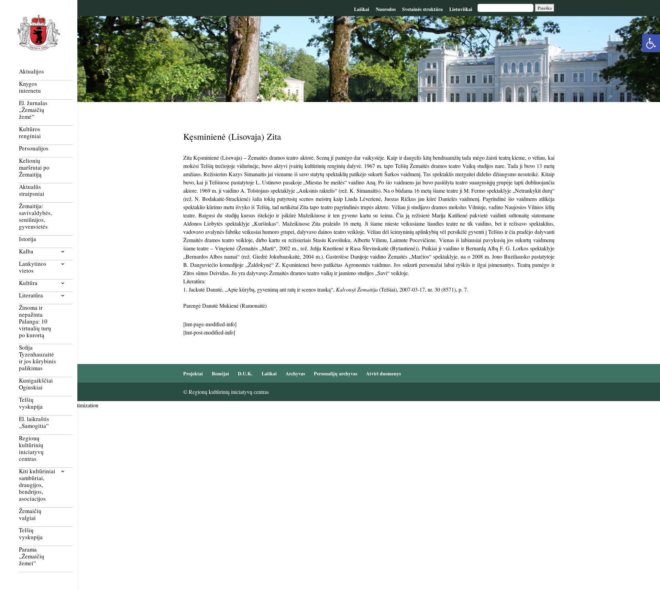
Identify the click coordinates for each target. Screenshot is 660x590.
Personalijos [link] (33, 148)
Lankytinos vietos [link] (32, 267)
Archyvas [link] (295, 373)
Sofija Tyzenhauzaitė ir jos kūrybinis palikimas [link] (37, 358)
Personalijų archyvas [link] (335, 373)
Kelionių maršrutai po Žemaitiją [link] (34, 167)
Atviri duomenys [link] (383, 373)
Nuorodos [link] (386, 9)
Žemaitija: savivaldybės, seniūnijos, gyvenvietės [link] (35, 216)
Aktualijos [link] (31, 71)
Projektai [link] (193, 373)
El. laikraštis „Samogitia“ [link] (34, 423)
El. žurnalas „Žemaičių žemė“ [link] (33, 110)
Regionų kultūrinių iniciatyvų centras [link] (31, 449)
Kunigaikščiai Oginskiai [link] (36, 384)
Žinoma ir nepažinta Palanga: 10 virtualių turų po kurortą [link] (35, 321)
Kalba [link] (26, 251)
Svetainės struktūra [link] (422, 9)
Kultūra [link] (28, 283)
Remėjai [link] (220, 373)
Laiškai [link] (361, 9)
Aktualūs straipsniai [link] (31, 190)
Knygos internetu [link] (30, 87)
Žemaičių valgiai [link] (30, 515)
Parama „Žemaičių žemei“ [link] (31, 556)
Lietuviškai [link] (460, 9)
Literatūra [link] (31, 295)
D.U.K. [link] (245, 373)
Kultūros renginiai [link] (30, 133)
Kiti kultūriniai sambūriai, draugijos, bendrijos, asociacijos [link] (37, 485)
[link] (651, 43)
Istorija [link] (27, 239)
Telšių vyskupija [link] (31, 403)
